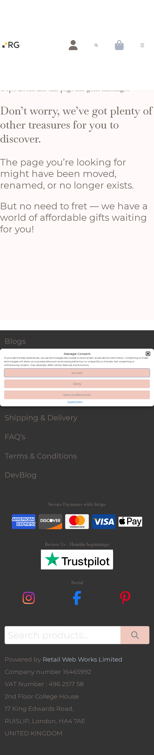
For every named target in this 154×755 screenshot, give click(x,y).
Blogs (15, 341)
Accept (77, 373)
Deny (77, 384)
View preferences (77, 395)
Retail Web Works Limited (82, 659)
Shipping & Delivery (41, 417)
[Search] (135, 635)
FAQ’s (15, 436)
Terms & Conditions (41, 455)
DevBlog (21, 474)
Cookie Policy (75, 401)
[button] (148, 354)
